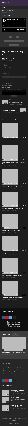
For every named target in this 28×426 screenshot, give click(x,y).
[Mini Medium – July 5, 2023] (14, 104)
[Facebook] (3, 317)
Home (10, 423)
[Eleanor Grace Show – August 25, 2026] (14, 266)
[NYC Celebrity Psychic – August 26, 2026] (14, 177)
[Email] (14, 317)
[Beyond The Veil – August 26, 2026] (14, 221)
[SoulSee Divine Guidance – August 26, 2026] (14, 130)
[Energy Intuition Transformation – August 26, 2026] (14, 153)
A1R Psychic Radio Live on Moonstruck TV (13, 253)
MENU (3, 7)
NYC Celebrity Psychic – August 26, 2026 (12, 186)
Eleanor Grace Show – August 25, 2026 (12, 275)
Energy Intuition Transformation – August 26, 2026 (18, 399)
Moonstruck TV (10, 58)
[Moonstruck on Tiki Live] (14, 326)
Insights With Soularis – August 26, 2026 (12, 208)
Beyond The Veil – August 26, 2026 (11, 230)
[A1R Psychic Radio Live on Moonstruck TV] (14, 243)
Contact (17, 423)
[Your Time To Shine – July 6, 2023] (14, 112)
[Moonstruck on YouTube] (14, 322)
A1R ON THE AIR (12, 72)
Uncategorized (20, 72)
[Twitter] (10, 317)
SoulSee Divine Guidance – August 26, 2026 (13, 140)
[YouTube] (7, 317)
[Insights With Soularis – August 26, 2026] (14, 199)
